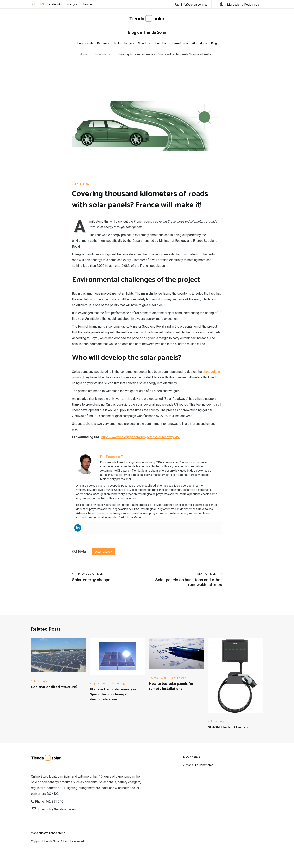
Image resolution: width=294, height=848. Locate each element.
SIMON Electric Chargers (228, 727)
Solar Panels (85, 43)
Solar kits (144, 43)
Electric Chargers (123, 43)
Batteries (103, 43)
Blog (214, 43)
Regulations (98, 683)
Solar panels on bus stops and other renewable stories (188, 579)
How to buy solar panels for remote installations (171, 686)
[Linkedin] (77, 528)
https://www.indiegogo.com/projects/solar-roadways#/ (140, 437)
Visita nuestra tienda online (48, 833)
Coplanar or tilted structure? (54, 687)
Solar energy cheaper (92, 577)
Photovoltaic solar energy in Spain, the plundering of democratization (113, 694)
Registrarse (251, 4)
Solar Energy (80, 184)
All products (199, 43)
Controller (160, 43)
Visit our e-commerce (199, 765)
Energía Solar (157, 678)
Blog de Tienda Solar (147, 32)
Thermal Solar (179, 43)
